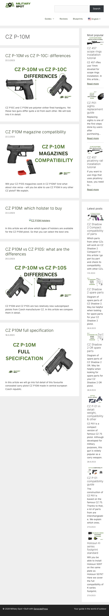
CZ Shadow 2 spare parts (95, 291)
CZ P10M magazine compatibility (35, 131)
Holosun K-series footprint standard (94, 547)
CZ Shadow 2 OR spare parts (94, 348)
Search (96, 8)
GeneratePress (41, 609)
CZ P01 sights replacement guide (95, 107)
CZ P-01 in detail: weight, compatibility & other (95, 413)
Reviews (64, 19)
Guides (48, 19)
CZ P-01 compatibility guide (95, 481)
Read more (93, 83)
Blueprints (78, 19)
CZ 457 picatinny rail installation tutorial (95, 162)
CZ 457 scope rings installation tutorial (94, 52)
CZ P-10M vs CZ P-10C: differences (38, 55)
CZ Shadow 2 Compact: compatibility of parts (95, 229)
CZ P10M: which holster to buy (33, 208)
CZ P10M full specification (29, 330)
